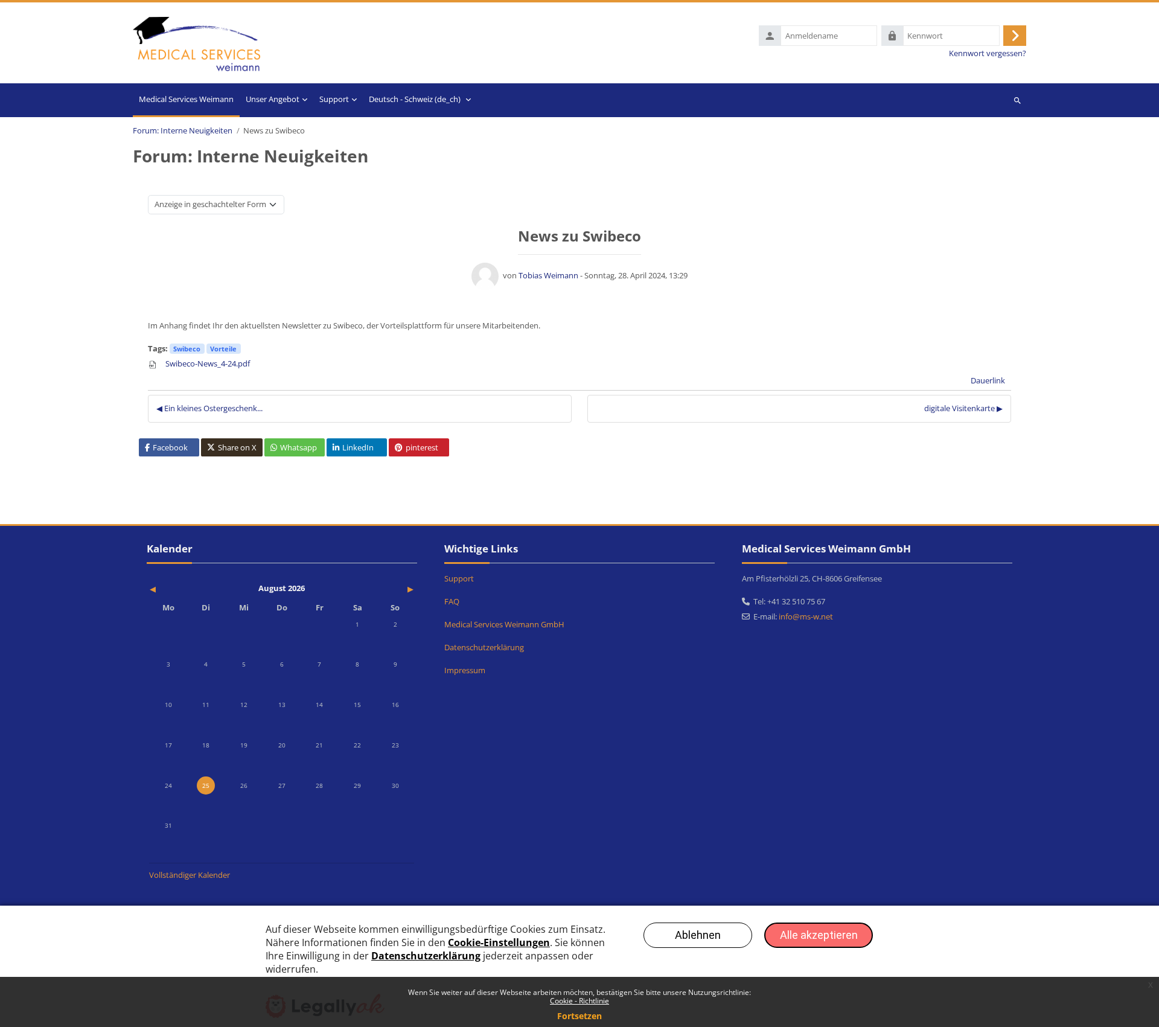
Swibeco (186, 348)
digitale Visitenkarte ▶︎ (963, 408)
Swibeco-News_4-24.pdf (207, 363)
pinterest (422, 447)
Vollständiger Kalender (189, 874)
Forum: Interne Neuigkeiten (182, 131)
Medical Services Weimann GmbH (504, 624)
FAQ (451, 601)
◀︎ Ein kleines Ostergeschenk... (209, 408)
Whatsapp (298, 447)
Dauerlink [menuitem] (988, 380)
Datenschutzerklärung (484, 647)
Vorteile (223, 348)
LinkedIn (358, 447)
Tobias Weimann (548, 275)
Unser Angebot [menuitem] (272, 99)
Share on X (237, 447)
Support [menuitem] (334, 99)
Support (459, 578)
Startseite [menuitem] (186, 100)
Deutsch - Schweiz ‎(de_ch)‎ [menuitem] (415, 99)
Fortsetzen (579, 1016)
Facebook (170, 447)
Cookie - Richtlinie (579, 1001)
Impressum (464, 670)
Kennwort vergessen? (987, 53)
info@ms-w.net (806, 616)
